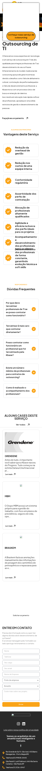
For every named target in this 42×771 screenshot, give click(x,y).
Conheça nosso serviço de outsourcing (21, 36)
